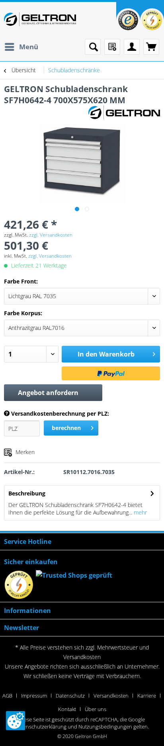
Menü (28, 46)
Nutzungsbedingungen (105, 726)
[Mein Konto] (132, 47)
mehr (139, 512)
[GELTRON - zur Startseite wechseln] (40, 19)
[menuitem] (21, 47)
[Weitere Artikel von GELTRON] (124, 113)
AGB (7, 695)
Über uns (95, 709)
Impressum (34, 695)
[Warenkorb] (151, 47)
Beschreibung (26, 493)
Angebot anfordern (48, 392)
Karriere (146, 695)
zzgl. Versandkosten (50, 234)
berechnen (66, 428)
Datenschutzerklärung (40, 726)
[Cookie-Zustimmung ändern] (15, 720)
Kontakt (67, 709)
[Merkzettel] (112, 47)
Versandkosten (82, 657)
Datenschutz (70, 695)
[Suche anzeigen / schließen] (93, 47)
